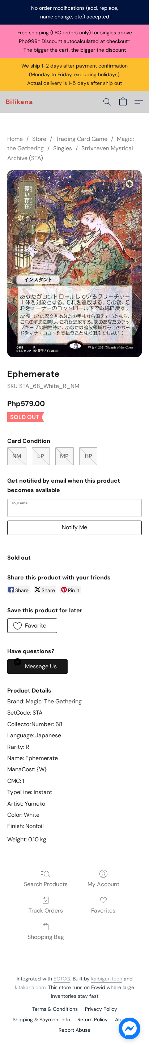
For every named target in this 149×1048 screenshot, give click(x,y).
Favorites (103, 910)
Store (39, 139)
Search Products (46, 884)
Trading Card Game (81, 139)
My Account (103, 884)
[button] (19, 102)
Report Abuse (74, 1030)
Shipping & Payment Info (41, 1019)
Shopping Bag (45, 937)
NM (16, 456)
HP (88, 456)
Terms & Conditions (55, 1009)
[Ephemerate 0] (74, 263)
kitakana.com (30, 987)
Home (15, 139)
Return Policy (92, 1019)
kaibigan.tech (106, 978)
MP (64, 456)
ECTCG (62, 978)
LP (40, 456)
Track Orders (46, 910)
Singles (62, 148)
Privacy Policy (101, 1009)
